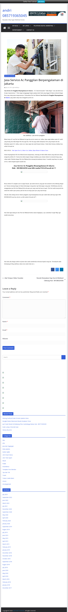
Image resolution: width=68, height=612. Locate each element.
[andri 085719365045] (4, 28)
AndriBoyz (16, 87)
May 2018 (5, 573)
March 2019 (5, 544)
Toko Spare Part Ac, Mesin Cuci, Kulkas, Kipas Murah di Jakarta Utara (30, 150)
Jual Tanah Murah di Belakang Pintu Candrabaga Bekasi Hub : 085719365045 (24, 424)
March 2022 (5, 503)
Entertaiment (17, 30)
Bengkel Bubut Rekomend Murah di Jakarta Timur (16, 421)
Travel (4, 475)
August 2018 (6, 564)
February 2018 (6, 582)
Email (4, 330)
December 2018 (7, 553)
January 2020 (6, 523)
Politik (4, 463)
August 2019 (6, 529)
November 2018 (7, 556)
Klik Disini (41, 1)
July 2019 (5, 532)
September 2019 (7, 526)
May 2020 (5, 515)
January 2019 (6, 550)
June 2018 (5, 570)
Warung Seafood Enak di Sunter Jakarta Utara (15, 418)
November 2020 (7, 509)
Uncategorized (6, 484)
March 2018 (5, 579)
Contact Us (30, 30)
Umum (4, 481)
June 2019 (5, 535)
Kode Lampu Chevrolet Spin (10, 427)
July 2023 (5, 494)
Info (3, 443)
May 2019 (5, 538)
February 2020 (6, 521)
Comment (6, 297)
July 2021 (5, 506)
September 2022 (7, 497)
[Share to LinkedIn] (61, 271)
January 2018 (6, 585)
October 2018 (6, 559)
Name (5, 322)
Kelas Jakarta (6, 449)
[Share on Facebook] (52, 271)
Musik (4, 461)
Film (3, 440)
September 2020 (7, 512)
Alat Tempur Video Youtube (14, 278)
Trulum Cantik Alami (8, 478)
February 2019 (6, 547)
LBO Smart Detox (7, 455)
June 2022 (5, 500)
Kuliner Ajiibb (6, 452)
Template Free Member (9, 469)
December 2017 (7, 588)
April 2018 (5, 576)
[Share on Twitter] (57, 271)
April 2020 (5, 518)
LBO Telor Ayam (7, 458)
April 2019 (5, 541)
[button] (19, 26)
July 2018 (5, 567)
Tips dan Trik (6, 472)
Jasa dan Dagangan (9, 76)
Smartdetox (5, 466)
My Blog (15, 26)
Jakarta (8, 97)
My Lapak (26, 26)
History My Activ (7, 430)
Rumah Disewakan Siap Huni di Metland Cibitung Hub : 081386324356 (50, 279)
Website (5, 339)
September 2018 (7, 561)
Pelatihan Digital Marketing (43, 26)
